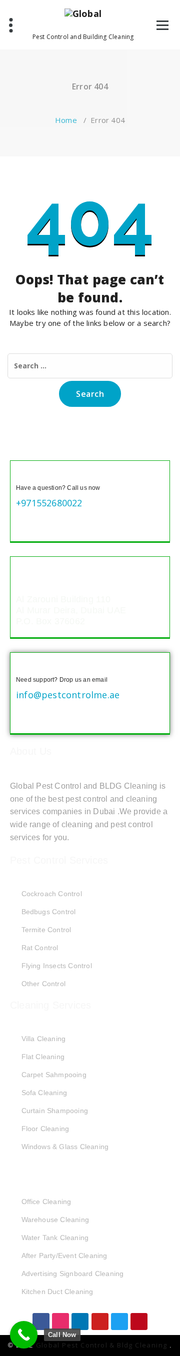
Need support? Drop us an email (62, 679)
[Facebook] (41, 1321)
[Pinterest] (139, 1321)
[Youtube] (100, 1321)
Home (66, 120)
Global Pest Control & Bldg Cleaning (103, 1345)
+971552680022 (49, 503)
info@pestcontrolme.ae (68, 695)
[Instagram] (60, 1321)
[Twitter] (119, 1321)
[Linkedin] (80, 1321)
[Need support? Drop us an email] (24, 666)
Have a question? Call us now (58, 487)
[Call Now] (24, 1335)
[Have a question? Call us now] (24, 474)
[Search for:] (90, 365)
